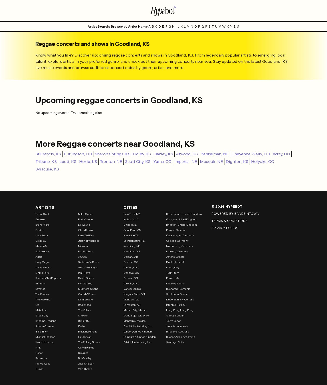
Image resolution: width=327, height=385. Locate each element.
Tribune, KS (46, 161)
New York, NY (131, 214)
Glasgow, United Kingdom (181, 219)
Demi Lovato (85, 299)
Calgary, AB (130, 256)
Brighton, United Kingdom (181, 224)
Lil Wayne (84, 224)
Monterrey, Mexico (134, 320)
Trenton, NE (111, 161)
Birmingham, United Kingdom (184, 214)
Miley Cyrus (85, 214)
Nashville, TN (131, 235)
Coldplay (40, 240)
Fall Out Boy (85, 283)
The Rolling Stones (89, 342)
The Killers (84, 310)
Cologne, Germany (177, 240)
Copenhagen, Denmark (180, 235)
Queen (39, 369)
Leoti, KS (68, 161)
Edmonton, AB (131, 304)
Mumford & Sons (88, 288)
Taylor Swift (42, 214)
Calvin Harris (86, 347)
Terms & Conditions (230, 221)
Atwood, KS (187, 154)
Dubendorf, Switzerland (180, 299)
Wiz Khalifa (85, 369)
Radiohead (84, 304)
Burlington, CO (78, 154)
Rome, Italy (172, 278)
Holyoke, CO (262, 161)
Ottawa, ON (130, 278)
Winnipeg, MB (131, 246)
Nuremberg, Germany (179, 246)
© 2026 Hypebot (227, 207)
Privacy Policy (225, 228)
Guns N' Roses (86, 294)
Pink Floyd (84, 272)
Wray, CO (281, 154)
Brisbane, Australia (177, 331)
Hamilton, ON (131, 251)
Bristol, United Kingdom (137, 342)
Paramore (41, 358)
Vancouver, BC (132, 288)
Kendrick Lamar (45, 342)
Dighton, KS (237, 161)
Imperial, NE (185, 161)
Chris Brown (85, 230)
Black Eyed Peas (87, 331)
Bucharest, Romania (178, 288)
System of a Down (88, 262)
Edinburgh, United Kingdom (140, 336)
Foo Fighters (85, 251)
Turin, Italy (172, 272)
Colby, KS (142, 154)
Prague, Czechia (176, 230)
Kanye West (42, 363)
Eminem (40, 219)
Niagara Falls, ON (134, 294)
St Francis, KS (48, 154)
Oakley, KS (163, 154)
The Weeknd (42, 299)
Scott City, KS (137, 161)
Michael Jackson (45, 336)
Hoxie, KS (88, 161)
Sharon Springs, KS (112, 154)
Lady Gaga (42, 262)
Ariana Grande (44, 326)
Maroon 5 (41, 246)
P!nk (38, 347)
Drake (39, 230)
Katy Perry (41, 235)
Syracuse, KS (47, 169)
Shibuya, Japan (175, 315)
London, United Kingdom (138, 331)
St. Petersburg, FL (134, 240)
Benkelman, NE (215, 154)
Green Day (41, 315)
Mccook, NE (211, 161)
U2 (37, 304)
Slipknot (83, 353)
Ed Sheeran (42, 251)
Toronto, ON (130, 283)
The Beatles (42, 294)
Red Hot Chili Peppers (48, 278)
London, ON (130, 267)
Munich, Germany (177, 251)
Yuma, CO (162, 161)
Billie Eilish (41, 331)
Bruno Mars (42, 224)
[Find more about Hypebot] (163, 10)
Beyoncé (40, 288)
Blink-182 (83, 320)
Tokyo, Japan (173, 320)
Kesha (81, 326)
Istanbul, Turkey (175, 304)
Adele (38, 256)
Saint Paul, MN (132, 230)
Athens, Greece (175, 256)
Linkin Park (42, 272)
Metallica (40, 310)
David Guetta (86, 278)
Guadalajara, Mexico (136, 315)
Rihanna (40, 283)
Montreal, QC (131, 299)
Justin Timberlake (88, 240)
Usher (39, 353)
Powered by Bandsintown (235, 214)
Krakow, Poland (175, 283)
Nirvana (83, 246)
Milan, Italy (172, 267)
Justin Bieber (42, 267)
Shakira (83, 315)
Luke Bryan (84, 336)
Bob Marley (84, 358)
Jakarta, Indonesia (177, 326)
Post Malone (85, 219)
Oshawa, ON (131, 272)
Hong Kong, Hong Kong (179, 310)
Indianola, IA (130, 219)
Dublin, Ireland (175, 262)
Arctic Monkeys (87, 267)
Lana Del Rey (86, 235)
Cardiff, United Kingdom (137, 326)
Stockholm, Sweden (177, 294)
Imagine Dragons (45, 320)
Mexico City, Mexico (135, 310)
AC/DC (82, 256)
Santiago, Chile (175, 342)
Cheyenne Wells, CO (251, 154)
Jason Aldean (86, 363)
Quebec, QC (130, 262)
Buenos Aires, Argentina (180, 336)
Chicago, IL (130, 224)
